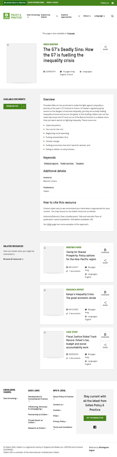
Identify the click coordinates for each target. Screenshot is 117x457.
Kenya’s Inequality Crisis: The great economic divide (81, 296)
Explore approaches (66, 16)
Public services (67, 163)
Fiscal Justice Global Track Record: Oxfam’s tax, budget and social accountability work (81, 342)
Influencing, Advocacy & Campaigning (37, 408)
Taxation (80, 163)
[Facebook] (113, 3)
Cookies (56, 410)
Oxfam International (36, 2)
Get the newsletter (95, 418)
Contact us (57, 404)
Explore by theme (45, 16)
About (86, 16)
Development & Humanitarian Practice (38, 398)
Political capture (51, 163)
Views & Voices (52, 2)
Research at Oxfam (36, 428)
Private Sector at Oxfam (35, 421)
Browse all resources (12, 259)
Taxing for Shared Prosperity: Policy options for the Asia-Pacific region (81, 256)
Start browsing (33, 15)
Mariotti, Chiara (50, 181)
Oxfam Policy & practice (16, 3)
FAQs (49, 224)
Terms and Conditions (62, 427)
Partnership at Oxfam (37, 414)
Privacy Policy (59, 421)
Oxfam (46, 191)
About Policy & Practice (63, 397)
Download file (12, 106)
